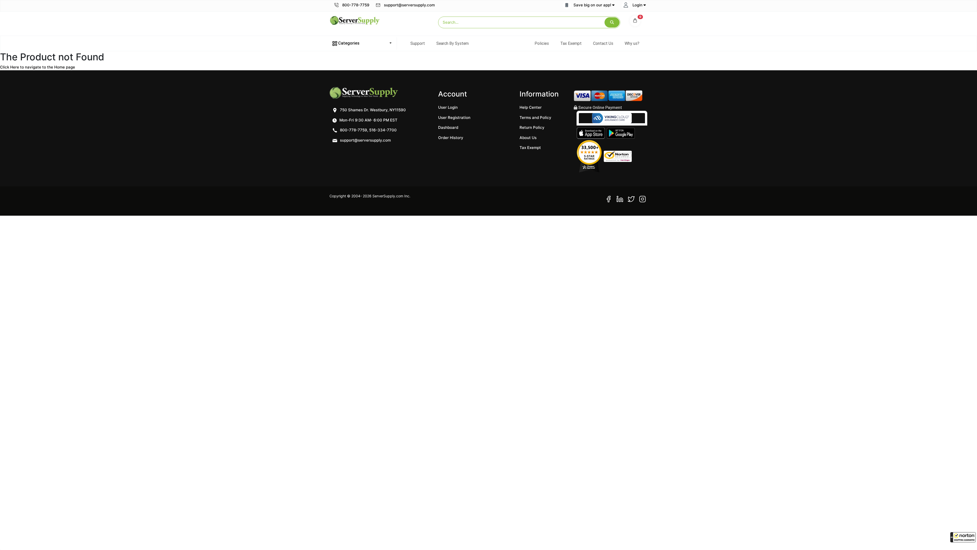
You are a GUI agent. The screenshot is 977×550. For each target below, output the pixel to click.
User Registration (454, 117)
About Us (528, 137)
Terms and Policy (535, 117)
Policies (542, 43)
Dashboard (448, 127)
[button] (963, 537)
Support (417, 43)
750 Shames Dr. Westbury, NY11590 (372, 109)
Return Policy (532, 127)
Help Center (531, 107)
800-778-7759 (355, 5)
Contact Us (603, 43)
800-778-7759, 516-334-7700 (368, 130)
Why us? (632, 43)
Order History (450, 137)
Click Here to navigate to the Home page (37, 67)
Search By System (452, 43)
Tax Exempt (571, 43)
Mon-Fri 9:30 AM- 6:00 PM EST (367, 120)
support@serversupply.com (409, 5)
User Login (448, 107)
